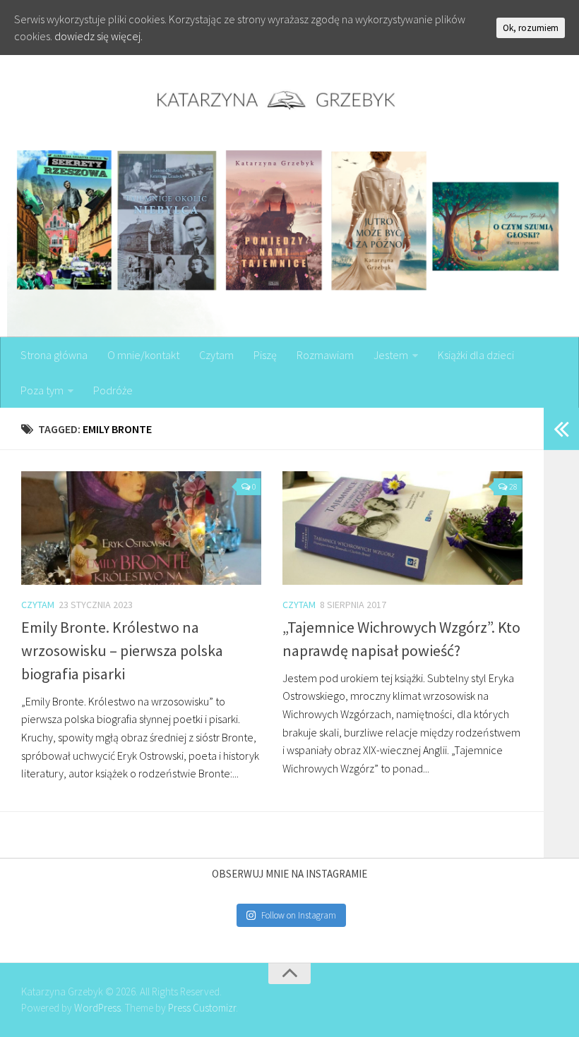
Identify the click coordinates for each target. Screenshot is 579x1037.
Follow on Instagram (298, 915)
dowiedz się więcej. (98, 36)
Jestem (391, 355)
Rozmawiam (325, 355)
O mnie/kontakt (143, 355)
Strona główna (54, 355)
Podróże (113, 390)
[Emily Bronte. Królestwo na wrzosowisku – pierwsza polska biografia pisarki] (141, 528)
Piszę (265, 355)
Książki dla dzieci (476, 355)
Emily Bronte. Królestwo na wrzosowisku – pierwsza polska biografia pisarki (122, 650)
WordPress (97, 1007)
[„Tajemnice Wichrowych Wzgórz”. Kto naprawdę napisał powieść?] (402, 528)
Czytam (216, 355)
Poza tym (42, 390)
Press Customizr (202, 1007)
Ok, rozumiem (531, 28)
